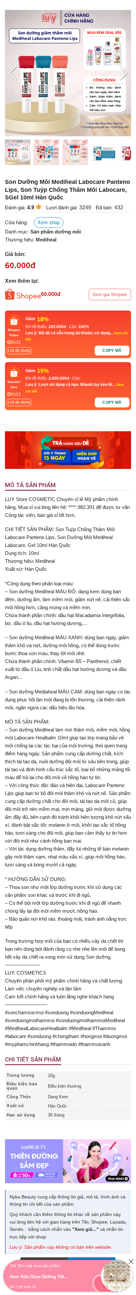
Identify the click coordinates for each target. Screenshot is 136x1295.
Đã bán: (104, 207)
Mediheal (46, 239)
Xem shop (49, 222)
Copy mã (112, 350)
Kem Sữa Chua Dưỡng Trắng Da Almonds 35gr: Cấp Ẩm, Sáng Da (39, 1276)
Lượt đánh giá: (62, 207)
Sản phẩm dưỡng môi (55, 231)
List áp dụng (19, 350)
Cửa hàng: (16, 222)
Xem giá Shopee (109, 294)
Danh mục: (17, 231)
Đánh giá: (15, 207)
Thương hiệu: (19, 239)
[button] (123, 73)
